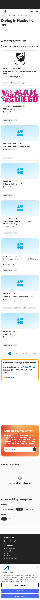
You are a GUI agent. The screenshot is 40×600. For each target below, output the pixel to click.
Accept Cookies (20, 596)
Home (3, 15)
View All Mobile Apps (10, 558)
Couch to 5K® (8, 551)
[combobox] (8, 46)
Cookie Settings (20, 585)
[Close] (37, 566)
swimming (29, 509)
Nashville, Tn (12, 15)
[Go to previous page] (5, 353)
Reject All (20, 591)
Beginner (12, 519)
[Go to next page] (34, 353)
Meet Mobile (7, 556)
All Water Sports (8, 509)
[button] (20, 46)
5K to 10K (6, 553)
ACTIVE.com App (9, 549)
